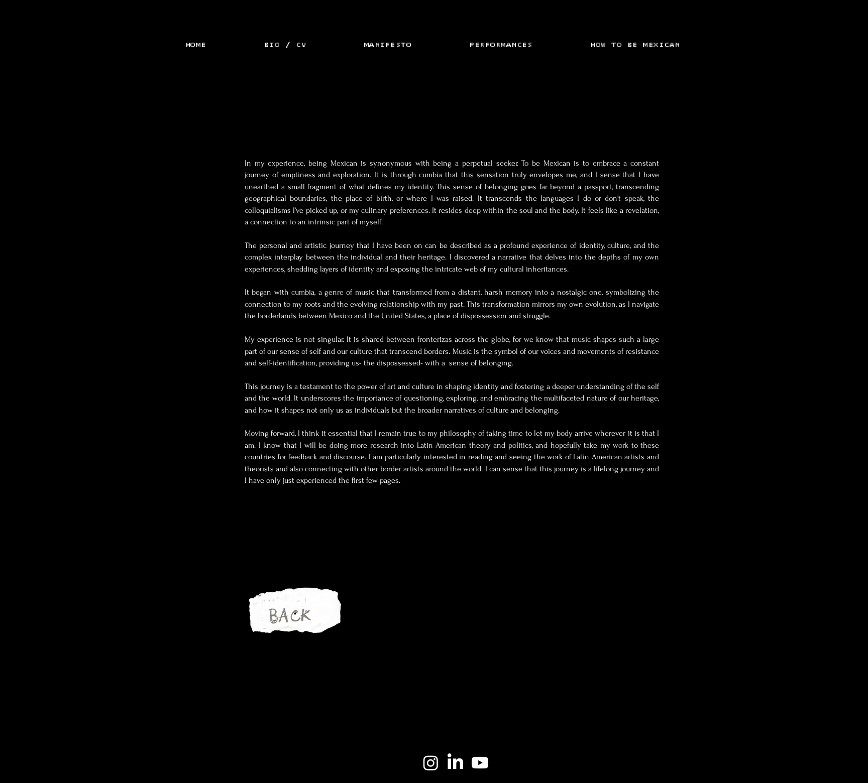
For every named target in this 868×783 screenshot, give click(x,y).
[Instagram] (431, 762)
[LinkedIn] (455, 762)
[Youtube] (480, 762)
